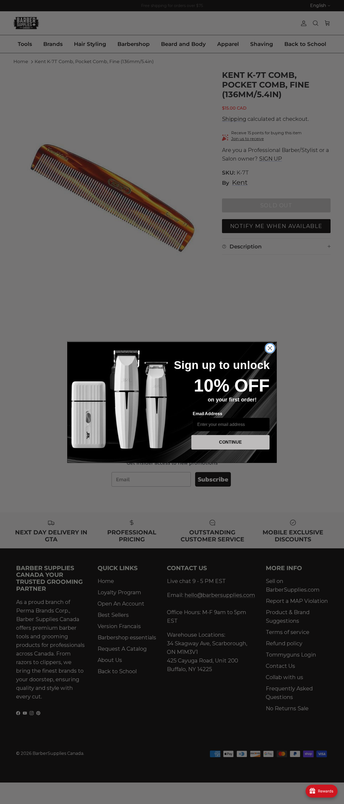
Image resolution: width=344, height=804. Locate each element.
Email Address (207, 413)
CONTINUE (230, 442)
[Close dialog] (270, 348)
